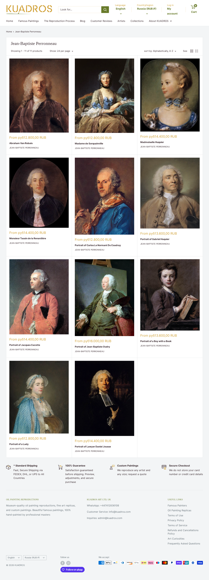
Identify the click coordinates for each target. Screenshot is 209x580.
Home (9, 20)
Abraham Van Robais (21, 143)
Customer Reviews (101, 20)
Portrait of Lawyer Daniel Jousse (93, 446)
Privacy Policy (176, 520)
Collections (137, 20)
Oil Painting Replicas (179, 510)
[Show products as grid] (191, 51)
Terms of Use (175, 515)
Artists (121, 20)
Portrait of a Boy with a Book (156, 341)
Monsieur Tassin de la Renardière (27, 238)
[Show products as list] (196, 51)
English (11, 557)
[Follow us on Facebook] (62, 563)
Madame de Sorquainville (89, 143)
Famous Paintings (28, 20)
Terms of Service (177, 525)
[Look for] (105, 9)
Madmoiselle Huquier (152, 142)
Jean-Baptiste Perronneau (28, 31)
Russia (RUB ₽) (32, 557)
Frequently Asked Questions (184, 543)
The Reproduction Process (59, 20)
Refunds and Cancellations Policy (183, 532)
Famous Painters (177, 505)
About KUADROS (158, 20)
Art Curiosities (176, 538)
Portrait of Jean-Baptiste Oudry (92, 346)
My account (172, 11)
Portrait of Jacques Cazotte (24, 345)
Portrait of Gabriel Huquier (154, 239)
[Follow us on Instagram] (68, 563)
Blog (82, 20)
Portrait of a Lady (19, 444)
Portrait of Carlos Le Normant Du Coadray (98, 245)
